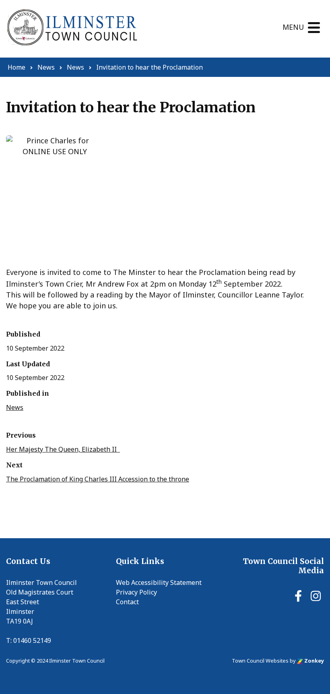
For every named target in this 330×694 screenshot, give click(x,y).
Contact (127, 601)
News (14, 407)
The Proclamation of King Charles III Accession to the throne (97, 479)
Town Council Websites (260, 660)
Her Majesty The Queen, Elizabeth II (63, 449)
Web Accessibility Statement (159, 582)
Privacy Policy (136, 592)
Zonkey (313, 660)
